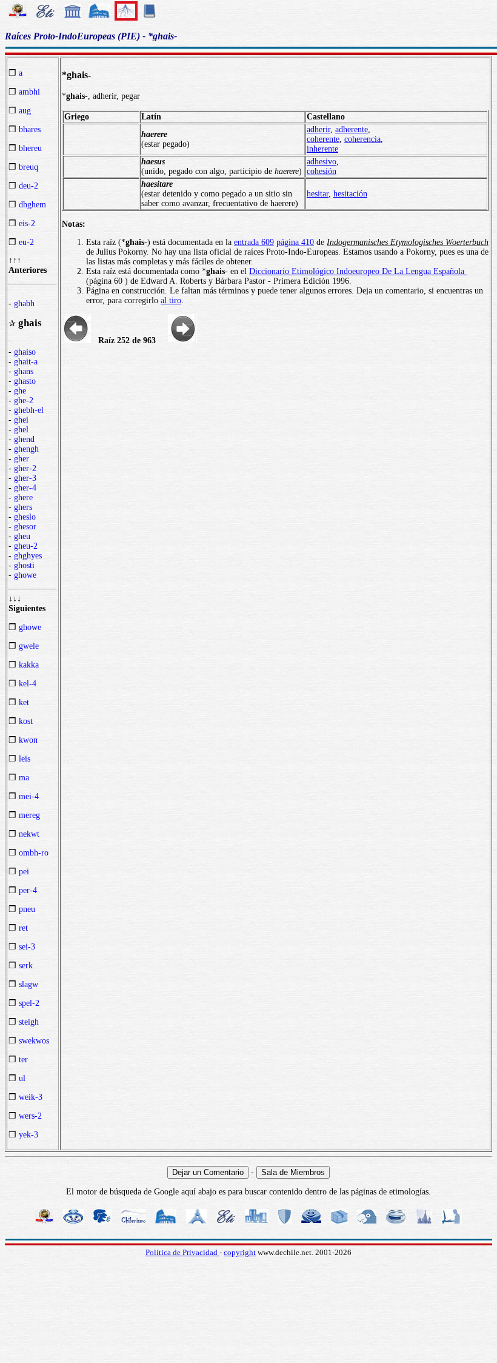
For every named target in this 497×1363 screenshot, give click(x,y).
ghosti (24, 565)
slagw (28, 984)
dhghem (32, 204)
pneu (27, 909)
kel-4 (27, 683)
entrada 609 (254, 242)
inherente (322, 148)
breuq (28, 167)
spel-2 (29, 1003)
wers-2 (30, 1115)
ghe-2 (23, 400)
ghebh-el (29, 410)
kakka (29, 664)
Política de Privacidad (182, 1252)
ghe (20, 390)
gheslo (25, 516)
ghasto (25, 381)
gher (21, 458)
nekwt (29, 834)
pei (24, 871)
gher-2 (25, 468)
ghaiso (25, 352)
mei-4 (29, 796)
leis (24, 758)
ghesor (25, 526)
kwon (28, 740)
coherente (323, 139)
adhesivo (321, 161)
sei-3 (27, 946)
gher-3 (25, 478)
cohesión (321, 171)
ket (24, 702)
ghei (21, 419)
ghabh (24, 303)
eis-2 (27, 223)
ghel (21, 429)
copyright (240, 1252)
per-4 (28, 890)
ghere (23, 497)
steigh (29, 1021)
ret (23, 928)
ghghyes (28, 555)
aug (25, 110)
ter (23, 1059)
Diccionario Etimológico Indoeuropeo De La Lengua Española (358, 271)
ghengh (26, 449)
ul (22, 1078)
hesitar (318, 193)
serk (26, 965)
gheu (22, 536)
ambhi (29, 91)
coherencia (362, 139)
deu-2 (28, 185)
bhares (30, 129)
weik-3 (30, 1097)
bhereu (30, 148)
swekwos (34, 1040)
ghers (23, 507)
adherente (351, 129)
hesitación (350, 193)
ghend (24, 439)
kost (26, 721)
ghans (23, 371)
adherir (318, 129)
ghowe (25, 575)
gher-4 (25, 487)
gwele (29, 646)
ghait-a (26, 361)
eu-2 (26, 242)
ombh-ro (33, 852)
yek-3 (28, 1134)
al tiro (171, 300)
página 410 (295, 242)
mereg (29, 815)
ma (24, 777)
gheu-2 (26, 546)
